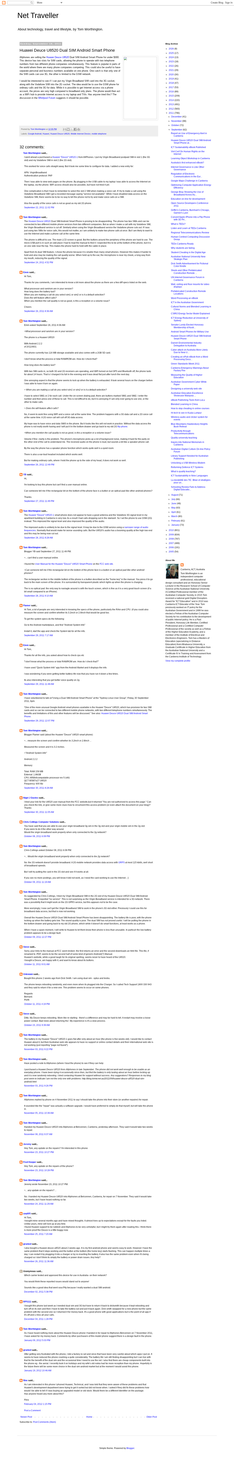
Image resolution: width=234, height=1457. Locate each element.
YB (24, 474)
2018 (171, 83)
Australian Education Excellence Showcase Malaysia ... (187, 394)
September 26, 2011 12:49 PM (39, 464)
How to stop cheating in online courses (190, 408)
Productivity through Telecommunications (182, 432)
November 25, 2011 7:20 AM (38, 1234)
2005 (171, 551)
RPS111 (27, 1301)
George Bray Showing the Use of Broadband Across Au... (187, 193)
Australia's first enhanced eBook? (187, 162)
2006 (171, 547)
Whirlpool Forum (47, 98)
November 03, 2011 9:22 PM (38, 1049)
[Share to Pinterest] (78, 129)
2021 (171, 70)
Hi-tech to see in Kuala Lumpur (186, 413)
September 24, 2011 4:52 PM (38, 262)
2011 (171, 113)
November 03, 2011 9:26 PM (38, 1085)
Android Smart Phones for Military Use (190, 331)
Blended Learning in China (184, 404)
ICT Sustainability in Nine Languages (189, 475)
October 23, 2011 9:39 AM (37, 1025)
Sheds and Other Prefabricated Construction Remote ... (186, 271)
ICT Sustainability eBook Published (188, 147)
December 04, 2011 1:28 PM (38, 1319)
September (177, 129)
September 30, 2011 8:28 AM (38, 788)
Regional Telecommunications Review (190, 232)
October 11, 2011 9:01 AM (37, 964)
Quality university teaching (184, 437)
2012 (171, 109)
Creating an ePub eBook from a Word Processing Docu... (189, 358)
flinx (25, 1380)
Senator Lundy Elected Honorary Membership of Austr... (187, 326)
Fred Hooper (29, 1162)
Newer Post (26, 1417)
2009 (171, 534)
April (173, 512)
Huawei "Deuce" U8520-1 (65, 157)
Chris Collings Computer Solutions (41, 822)
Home (89, 1417)
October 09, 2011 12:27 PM (37, 937)
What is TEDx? (178, 224)
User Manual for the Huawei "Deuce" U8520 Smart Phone (63, 564)
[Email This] (65, 129)
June (174, 503)
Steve (26, 947)
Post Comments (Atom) (44, 1422)
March (174, 516)
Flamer (27, 605)
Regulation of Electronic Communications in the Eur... (186, 175)
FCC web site (106, 564)
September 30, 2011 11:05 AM (39, 812)
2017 (171, 87)
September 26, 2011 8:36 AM (38, 311)
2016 (171, 91)
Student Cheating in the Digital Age (188, 252)
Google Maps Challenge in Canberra (189, 180)
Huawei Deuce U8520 (60, 134)
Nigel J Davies (30, 798)
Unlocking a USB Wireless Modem (188, 463)
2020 (171, 74)
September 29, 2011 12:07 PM (39, 720)
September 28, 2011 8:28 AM (38, 537)
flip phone (122, 426)
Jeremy (27, 1144)
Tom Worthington (32, 153)
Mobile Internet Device (80, 134)
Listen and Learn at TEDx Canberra (188, 228)
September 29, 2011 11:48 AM (39, 684)
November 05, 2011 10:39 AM (39, 1113)
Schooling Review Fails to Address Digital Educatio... (188, 488)
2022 (171, 66)
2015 (171, 96)
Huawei (46, 134)
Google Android (34, 134)
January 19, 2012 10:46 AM (37, 1370)
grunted (27, 1244)
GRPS (121, 862)
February (176, 520)
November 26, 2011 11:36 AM (38, 1261)
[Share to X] (71, 129)
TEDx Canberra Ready (182, 243)
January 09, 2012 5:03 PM (37, 1340)
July (173, 499)
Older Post (151, 1417)
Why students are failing (183, 248)
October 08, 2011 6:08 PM (37, 836)
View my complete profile (177, 661)
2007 (171, 543)
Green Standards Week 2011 (185, 363)
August (175, 495)
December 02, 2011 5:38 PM (38, 1292)
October (175, 125)
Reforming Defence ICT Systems (187, 467)
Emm (26, 272)
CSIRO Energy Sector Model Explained (190, 313)
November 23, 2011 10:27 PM (39, 1152)
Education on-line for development (188, 199)
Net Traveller (37, 15)
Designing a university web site (186, 388)
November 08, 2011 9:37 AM (38, 1134)
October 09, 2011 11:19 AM (37, 882)
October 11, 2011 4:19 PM (37, 1004)
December (176, 116)
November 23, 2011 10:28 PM (39, 1170)
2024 (171, 57)
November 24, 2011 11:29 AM (38, 1204)
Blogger (130, 1448)
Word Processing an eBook (184, 298)
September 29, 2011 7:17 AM (38, 635)
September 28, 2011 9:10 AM (38, 596)
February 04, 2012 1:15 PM (37, 1404)
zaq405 (27, 1213)
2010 (171, 530)
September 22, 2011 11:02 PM (39, 207)
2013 (171, 104)
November (176, 121)
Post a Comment (32, 1410)
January (175, 525)
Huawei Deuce (57, 57)
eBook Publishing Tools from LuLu (188, 400)
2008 (171, 539)
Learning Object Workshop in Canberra (190, 158)
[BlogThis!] (68, 129)
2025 (171, 53)
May (173, 507)
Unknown (28, 974)
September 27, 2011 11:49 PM (39, 501)
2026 (171, 48)
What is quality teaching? (183, 471)
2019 (171, 78)
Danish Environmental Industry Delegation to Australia (186, 344)
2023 (171, 61)
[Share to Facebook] (75, 129)
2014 (171, 100)
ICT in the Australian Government (187, 302)
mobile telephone (99, 134)
